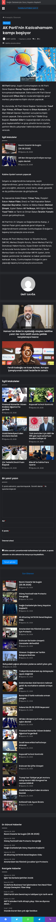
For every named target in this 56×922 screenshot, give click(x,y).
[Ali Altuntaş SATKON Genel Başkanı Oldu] (10, 621)
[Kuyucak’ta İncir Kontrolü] (41, 395)
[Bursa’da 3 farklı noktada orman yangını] (10, 699)
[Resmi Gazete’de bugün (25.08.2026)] (9, 148)
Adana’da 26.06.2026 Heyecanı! (34, 707)
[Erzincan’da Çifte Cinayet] (10, 769)
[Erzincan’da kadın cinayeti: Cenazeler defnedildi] (10, 644)
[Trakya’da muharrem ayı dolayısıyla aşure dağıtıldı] (10, 675)
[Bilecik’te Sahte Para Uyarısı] (41, 453)
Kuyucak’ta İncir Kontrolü (41, 404)
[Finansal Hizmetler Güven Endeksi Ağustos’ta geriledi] (14, 395)
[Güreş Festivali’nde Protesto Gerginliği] (10, 597)
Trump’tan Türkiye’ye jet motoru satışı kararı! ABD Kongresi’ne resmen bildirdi (34, 780)
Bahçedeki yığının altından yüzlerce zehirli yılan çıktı (27, 664)
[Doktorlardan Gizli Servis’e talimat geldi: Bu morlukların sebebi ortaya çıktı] (10, 686)
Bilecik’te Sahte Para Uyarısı (39, 463)
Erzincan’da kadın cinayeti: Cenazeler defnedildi (32, 642)
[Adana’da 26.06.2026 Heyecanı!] (10, 711)
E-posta (6, 531)
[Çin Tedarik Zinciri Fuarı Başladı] (14, 453)
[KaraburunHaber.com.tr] (28, 8)
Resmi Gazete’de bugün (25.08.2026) (30, 583)
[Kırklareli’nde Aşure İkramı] (10, 806)
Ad (4, 521)
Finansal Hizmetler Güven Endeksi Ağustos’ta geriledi (14, 407)
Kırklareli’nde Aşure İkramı (31, 802)
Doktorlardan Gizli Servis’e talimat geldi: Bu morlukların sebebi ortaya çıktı (35, 686)
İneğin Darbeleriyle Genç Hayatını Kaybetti (24, 2)
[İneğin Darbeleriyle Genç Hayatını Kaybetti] (10, 609)
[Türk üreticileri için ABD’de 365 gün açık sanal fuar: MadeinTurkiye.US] (41, 424)
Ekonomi (17, 17)
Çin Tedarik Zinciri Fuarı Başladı (13, 463)
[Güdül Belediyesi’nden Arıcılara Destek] (14, 424)
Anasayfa (8, 17)
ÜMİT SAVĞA (11, 39)
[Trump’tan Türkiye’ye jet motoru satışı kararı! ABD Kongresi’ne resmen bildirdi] (10, 781)
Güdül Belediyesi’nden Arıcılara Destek (12, 434)
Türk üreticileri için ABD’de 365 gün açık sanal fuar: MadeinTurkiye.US (41, 436)
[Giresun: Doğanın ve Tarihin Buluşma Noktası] (10, 656)
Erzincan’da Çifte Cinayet (31, 766)
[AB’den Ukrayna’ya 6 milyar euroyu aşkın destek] (9, 161)
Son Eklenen (28, 573)
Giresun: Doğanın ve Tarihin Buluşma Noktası (32, 653)
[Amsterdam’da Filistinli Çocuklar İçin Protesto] (10, 632)
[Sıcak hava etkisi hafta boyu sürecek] (10, 746)
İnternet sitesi (8, 541)
